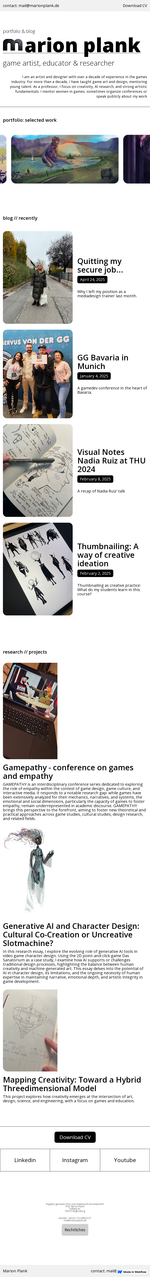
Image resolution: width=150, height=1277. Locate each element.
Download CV (135, 5)
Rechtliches (75, 1229)
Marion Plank (15, 1270)
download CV (75, 1137)
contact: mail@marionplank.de (31, 5)
